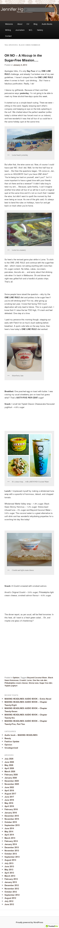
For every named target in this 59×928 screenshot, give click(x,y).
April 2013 (9, 872)
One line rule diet (40, 680)
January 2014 (11, 844)
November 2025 (12, 784)
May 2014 (9, 831)
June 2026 (9, 761)
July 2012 (9, 901)
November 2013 (12, 850)
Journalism (20, 30)
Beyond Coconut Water (37, 677)
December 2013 (12, 847)
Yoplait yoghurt (11, 685)
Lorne (29, 680)
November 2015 (12, 818)
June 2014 (9, 828)
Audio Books (47, 24)
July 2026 (9, 758)
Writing (8, 30)
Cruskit (23, 680)
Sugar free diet (45, 683)
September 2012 (12, 894)
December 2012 (12, 885)
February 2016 (11, 809)
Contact (8, 36)
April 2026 (9, 768)
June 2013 (9, 866)
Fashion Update (12, 741)
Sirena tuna (34, 683)
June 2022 (9, 787)
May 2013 (9, 869)
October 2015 (11, 822)
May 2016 (9, 803)
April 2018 (9, 790)
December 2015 (12, 815)
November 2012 (12, 888)
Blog (35, 24)
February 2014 (11, 841)
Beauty (8, 738)
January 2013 (11, 882)
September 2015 (12, 825)
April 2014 (9, 834)
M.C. (31, 30)
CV (28, 24)
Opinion (16, 677)
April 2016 (9, 806)
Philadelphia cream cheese (16, 683)
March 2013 (10, 875)
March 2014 (10, 837)
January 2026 (11, 777)
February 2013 (11, 879)
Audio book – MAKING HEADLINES (21, 735)
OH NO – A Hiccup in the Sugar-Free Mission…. (23, 57)
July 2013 (9, 863)
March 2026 (10, 771)
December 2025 (12, 780)
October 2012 (11, 891)
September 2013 (12, 856)
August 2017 (10, 793)
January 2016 (11, 812)
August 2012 (10, 898)
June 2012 (9, 904)
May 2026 (9, 765)
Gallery (40, 30)
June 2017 (9, 796)
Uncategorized (11, 747)
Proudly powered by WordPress (29, 922)
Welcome (9, 24)
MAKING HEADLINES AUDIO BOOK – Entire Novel (28, 698)
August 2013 (10, 859)
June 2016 (9, 799)
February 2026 (11, 774)
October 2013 (11, 853)
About (19, 24)
